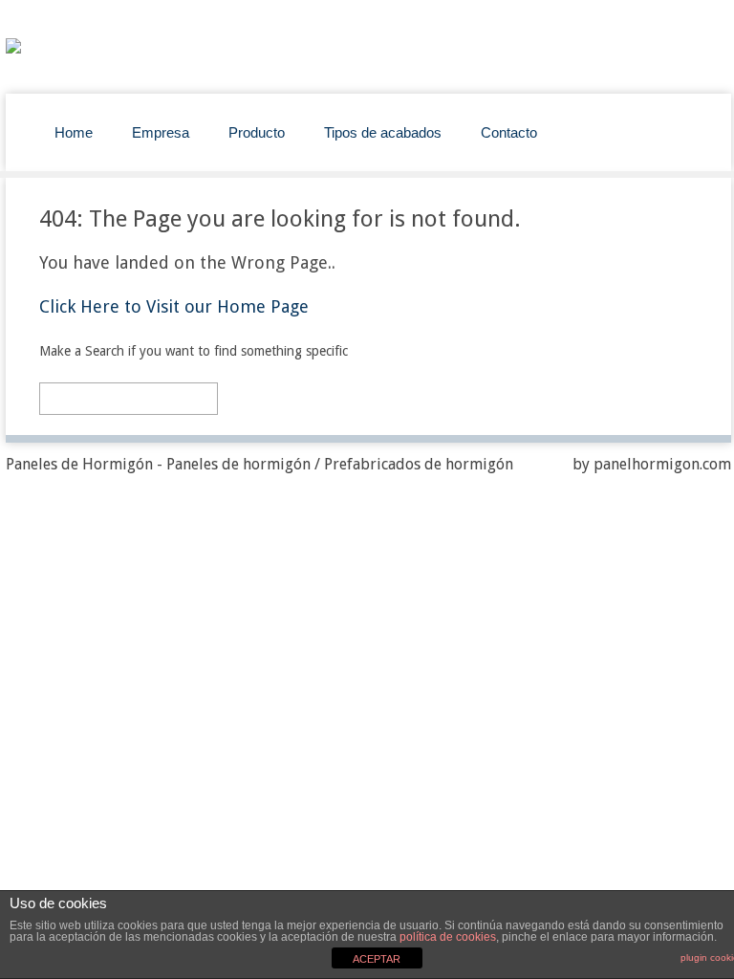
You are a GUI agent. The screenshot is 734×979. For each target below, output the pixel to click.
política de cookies (447, 937)
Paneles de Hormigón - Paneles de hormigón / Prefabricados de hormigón (259, 464)
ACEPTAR (376, 959)
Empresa (160, 132)
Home (73, 132)
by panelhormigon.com (651, 464)
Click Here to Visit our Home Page (174, 306)
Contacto (509, 132)
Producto (256, 132)
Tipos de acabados (383, 132)
